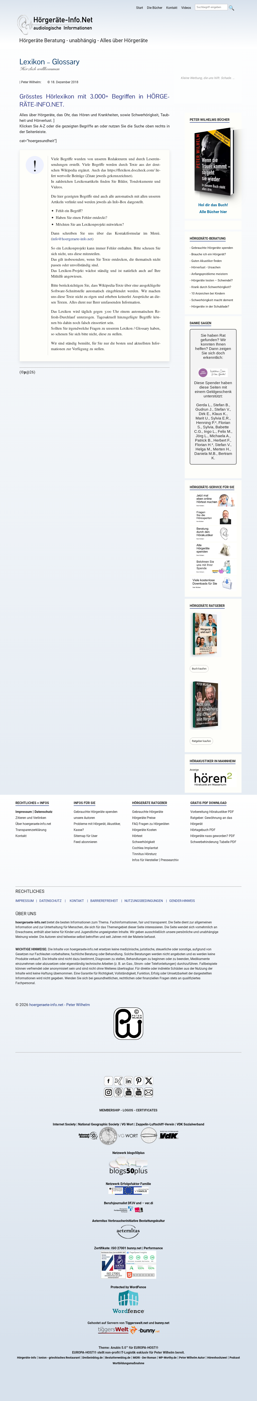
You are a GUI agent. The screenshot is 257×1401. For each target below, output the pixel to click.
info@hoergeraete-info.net (72, 238)
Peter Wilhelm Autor (192, 1357)
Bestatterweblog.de (118, 1357)
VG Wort (127, 1124)
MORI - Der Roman (144, 1357)
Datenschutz (43, 812)
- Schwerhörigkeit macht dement (211, 300)
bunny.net (162, 1323)
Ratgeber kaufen (201, 741)
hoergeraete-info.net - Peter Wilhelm (59, 1004)
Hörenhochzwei (217, 1357)
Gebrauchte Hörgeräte (147, 812)
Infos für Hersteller (145, 860)
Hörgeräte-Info (26, 1357)
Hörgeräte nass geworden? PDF (212, 836)
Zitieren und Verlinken (30, 818)
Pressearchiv (170, 860)
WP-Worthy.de (168, 1357)
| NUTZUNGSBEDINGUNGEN (141, 901)
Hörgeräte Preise (143, 818)
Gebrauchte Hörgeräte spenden (95, 812)
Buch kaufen (199, 668)
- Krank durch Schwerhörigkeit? (210, 287)
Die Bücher (154, 8)
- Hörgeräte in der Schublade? (209, 306)
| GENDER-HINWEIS (179, 901)
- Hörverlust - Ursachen (205, 267)
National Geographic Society (98, 1124)
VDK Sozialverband (190, 1124)
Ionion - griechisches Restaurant (59, 1357)
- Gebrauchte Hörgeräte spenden (211, 248)
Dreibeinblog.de (92, 1357)
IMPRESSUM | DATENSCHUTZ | (41, 901)
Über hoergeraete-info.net (33, 824)
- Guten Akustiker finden (206, 261)
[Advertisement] (207, 78)
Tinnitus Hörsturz (144, 854)
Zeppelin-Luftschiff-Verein (155, 1124)
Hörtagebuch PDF (202, 830)
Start (139, 8)
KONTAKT (76, 901)
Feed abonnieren (85, 842)
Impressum (23, 812)
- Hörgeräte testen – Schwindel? (211, 280)
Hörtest (137, 836)
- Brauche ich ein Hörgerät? (208, 254)
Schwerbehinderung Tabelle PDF (213, 842)
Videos (186, 8)
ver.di (149, 1203)
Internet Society (64, 1124)
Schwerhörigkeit (143, 842)
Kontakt (171, 8)
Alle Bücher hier (213, 211)
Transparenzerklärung (30, 830)
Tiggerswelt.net (136, 1323)
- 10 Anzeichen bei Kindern (207, 293)
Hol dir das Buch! (213, 205)
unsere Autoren (84, 818)
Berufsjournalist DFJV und (123, 1203)
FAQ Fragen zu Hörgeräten (150, 824)
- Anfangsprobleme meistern (209, 274)
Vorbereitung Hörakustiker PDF (212, 812)
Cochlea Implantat (145, 848)
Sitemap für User (85, 836)
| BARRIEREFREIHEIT (101, 901)
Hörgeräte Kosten (144, 830)
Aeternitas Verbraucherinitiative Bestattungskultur (128, 1221)
